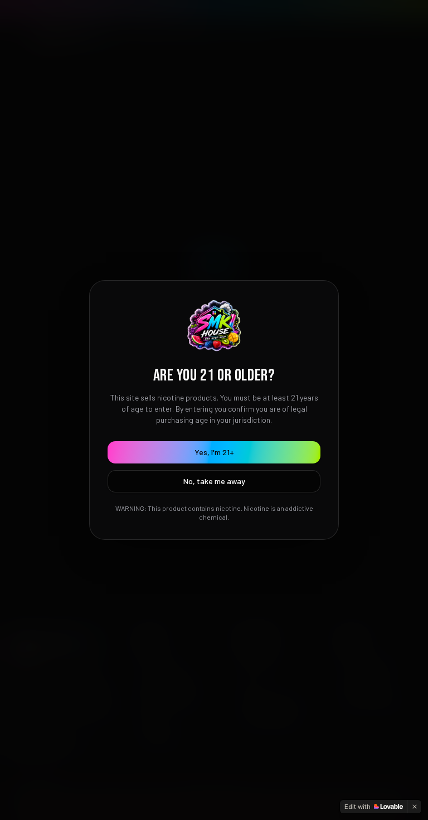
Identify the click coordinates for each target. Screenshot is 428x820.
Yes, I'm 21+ (214, 452)
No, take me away (214, 481)
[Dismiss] (414, 806)
